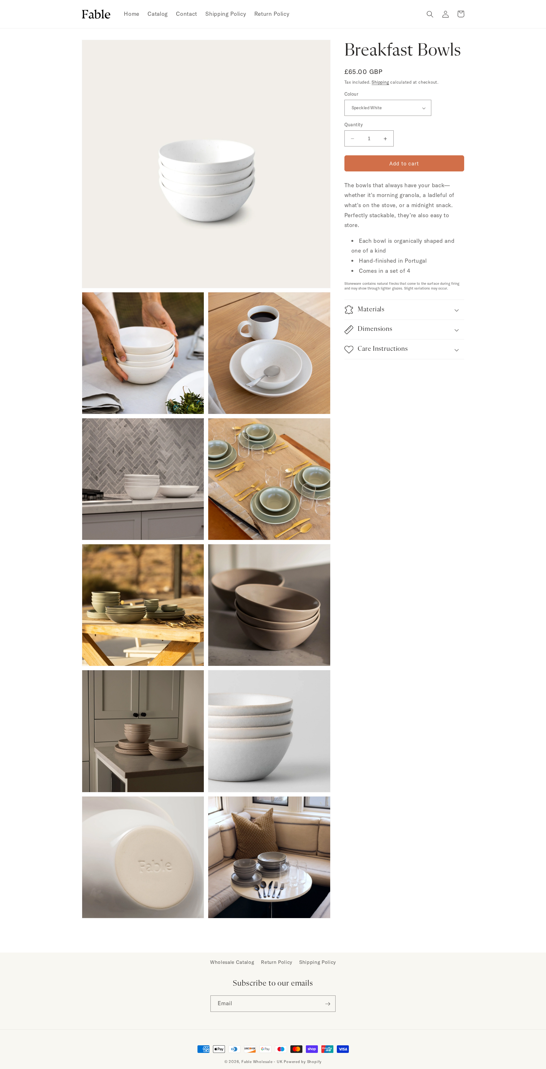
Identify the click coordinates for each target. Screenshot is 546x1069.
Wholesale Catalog (232, 962)
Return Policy (276, 962)
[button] (430, 13)
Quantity (353, 125)
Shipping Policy (317, 962)
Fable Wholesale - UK (261, 1061)
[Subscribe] (327, 1004)
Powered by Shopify (303, 1061)
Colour (351, 94)
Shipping (380, 82)
